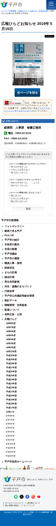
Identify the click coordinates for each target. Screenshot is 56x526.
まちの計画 (11, 272)
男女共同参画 (12, 281)
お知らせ (33, 11)
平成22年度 (11, 387)
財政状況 (9, 267)
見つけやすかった (19, 167)
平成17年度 (11, 408)
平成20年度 (11, 395)
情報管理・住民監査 (16, 305)
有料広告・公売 (13, 314)
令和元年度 (43, 11)
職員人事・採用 (13, 263)
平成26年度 (11, 371)
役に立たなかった (19, 201)
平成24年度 (11, 379)
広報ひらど (22, 11)
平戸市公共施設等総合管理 (19, 295)
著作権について (33, 503)
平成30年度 (11, 355)
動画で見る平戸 (13, 231)
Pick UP (9, 235)
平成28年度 (11, 363)
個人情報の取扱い (12, 505)
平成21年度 (11, 391)
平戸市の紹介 (12, 239)
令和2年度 (11, 347)
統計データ (11, 300)
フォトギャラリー (14, 226)
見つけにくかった (19, 172)
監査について (12, 309)
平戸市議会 (11, 253)
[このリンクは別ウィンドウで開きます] (14, 103)
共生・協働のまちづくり (18, 286)
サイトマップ (29, 505)
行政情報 (12, 11)
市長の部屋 (11, 249)
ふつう (36, 183)
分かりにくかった (19, 185)
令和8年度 (11, 323)
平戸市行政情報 (10, 220)
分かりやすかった (19, 183)
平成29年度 (11, 359)
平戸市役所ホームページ (18, 461)
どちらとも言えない (20, 170)
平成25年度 (11, 375)
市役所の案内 (12, 244)
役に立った (16, 195)
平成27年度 (11, 367)
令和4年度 (11, 339)
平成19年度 (11, 400)
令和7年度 (11, 327)
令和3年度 (11, 343)
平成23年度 (11, 383)
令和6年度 (11, 331)
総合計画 (9, 277)
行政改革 (9, 291)
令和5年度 (11, 335)
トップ (4, 11)
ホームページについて (14, 503)
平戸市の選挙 (12, 258)
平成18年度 (11, 404)
